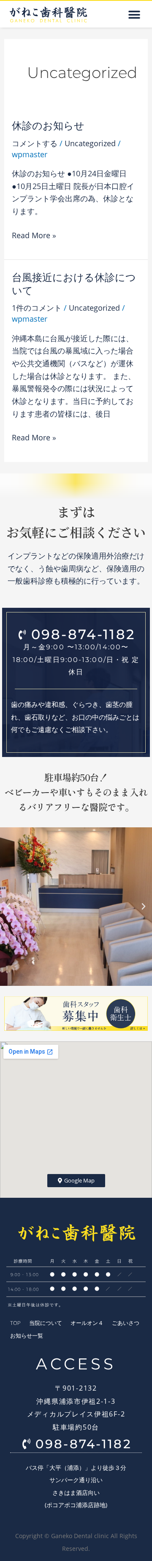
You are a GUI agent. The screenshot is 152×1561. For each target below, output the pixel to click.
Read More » (34, 234)
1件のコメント (37, 308)
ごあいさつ (125, 1323)
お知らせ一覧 (26, 1335)
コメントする (34, 143)
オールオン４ (87, 1323)
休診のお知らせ (48, 126)
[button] (134, 14)
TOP (15, 1323)
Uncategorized (90, 143)
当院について (45, 1323)
